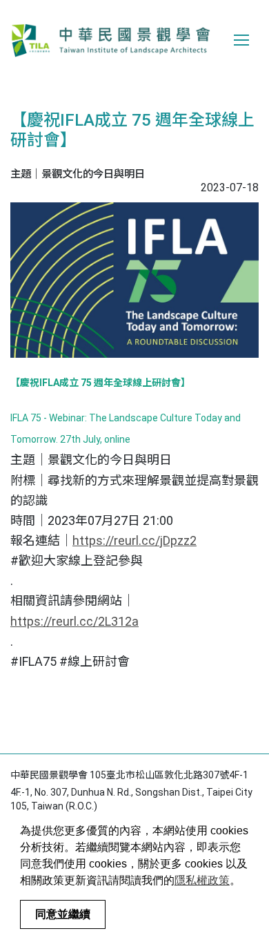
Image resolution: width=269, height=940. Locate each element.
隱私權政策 (202, 880)
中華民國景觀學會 (110, 40)
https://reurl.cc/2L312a (74, 621)
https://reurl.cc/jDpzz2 (134, 540)
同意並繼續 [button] (62, 914)
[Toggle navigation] (241, 40)
